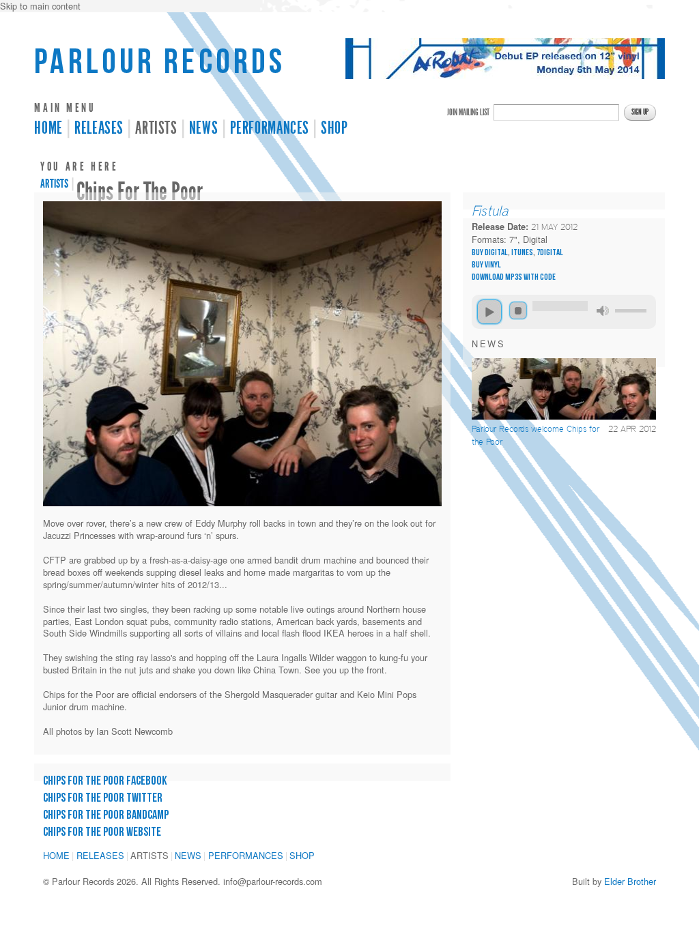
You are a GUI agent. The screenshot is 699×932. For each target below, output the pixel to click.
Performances (270, 128)
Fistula (490, 211)
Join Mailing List (468, 112)
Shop (334, 128)
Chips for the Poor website (102, 832)
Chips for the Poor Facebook (105, 781)
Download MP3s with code (514, 277)
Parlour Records (159, 62)
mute (603, 311)
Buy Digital (490, 252)
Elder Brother (630, 881)
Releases (99, 128)
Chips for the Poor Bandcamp (106, 815)
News (203, 128)
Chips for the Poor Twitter (102, 798)
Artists (156, 128)
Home (48, 128)
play (489, 311)
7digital (550, 252)
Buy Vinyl (486, 264)
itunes (522, 252)
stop (518, 310)
